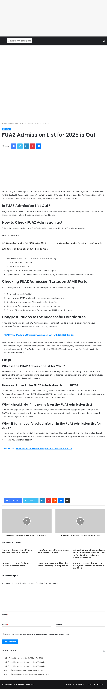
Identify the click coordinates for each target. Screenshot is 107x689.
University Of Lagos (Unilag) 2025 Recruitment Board (15, 564)
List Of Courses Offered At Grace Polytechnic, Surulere (53, 551)
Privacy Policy (78, 684)
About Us (100, 684)
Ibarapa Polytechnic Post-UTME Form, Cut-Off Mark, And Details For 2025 (88, 565)
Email (5, 624)
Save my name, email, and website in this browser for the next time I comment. (37, 634)
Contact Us (90, 684)
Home (6, 123)
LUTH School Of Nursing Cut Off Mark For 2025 (24, 243)
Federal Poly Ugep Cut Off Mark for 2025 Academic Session (17, 551)
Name (5, 615)
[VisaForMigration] (19, 40)
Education (14, 123)
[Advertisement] (53, 18)
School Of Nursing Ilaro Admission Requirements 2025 (26, 674)
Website (59, 624)
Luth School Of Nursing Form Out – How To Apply (79, 243)
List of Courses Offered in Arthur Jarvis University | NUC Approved (53, 564)
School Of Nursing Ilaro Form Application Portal (23, 670)
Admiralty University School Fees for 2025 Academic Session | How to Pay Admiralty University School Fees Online (89, 554)
